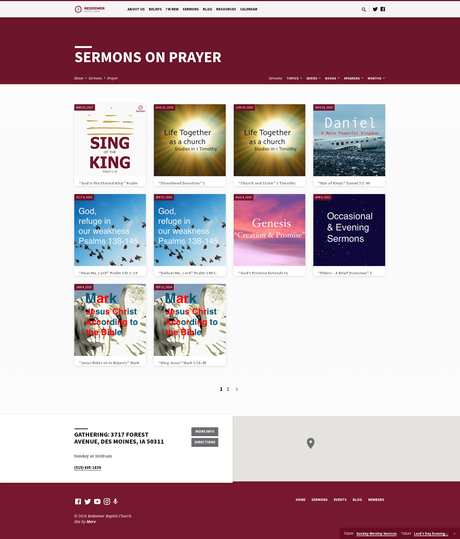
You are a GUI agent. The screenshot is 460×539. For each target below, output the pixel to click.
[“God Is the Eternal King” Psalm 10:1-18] (110, 140)
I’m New (172, 9)
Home (78, 78)
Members (376, 499)
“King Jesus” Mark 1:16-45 (182, 362)
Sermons (191, 9)
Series (312, 78)
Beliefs (155, 9)
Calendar (248, 9)
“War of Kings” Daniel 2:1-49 (344, 183)
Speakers (352, 78)
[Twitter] (375, 9)
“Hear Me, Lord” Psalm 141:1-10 (108, 273)
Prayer (112, 78)
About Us (136, 9)
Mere (91, 521)
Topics (293, 78)
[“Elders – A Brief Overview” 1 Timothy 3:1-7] (349, 230)
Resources (226, 9)
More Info (204, 431)
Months (375, 78)
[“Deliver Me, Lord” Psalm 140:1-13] (189, 230)
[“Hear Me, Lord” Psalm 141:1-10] (110, 230)
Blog (207, 9)
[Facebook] (383, 9)
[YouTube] (97, 501)
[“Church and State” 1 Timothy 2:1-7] (269, 140)
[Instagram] (107, 501)
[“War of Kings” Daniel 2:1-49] (349, 140)
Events (340, 499)
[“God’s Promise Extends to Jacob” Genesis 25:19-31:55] (269, 230)
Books (331, 78)
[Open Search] (364, 9)
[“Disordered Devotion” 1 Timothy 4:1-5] (189, 140)
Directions (205, 442)
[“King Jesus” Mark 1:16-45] (189, 320)
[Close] (454, 533)
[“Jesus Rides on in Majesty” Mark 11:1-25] (110, 320)
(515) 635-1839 (87, 467)
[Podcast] (115, 501)
